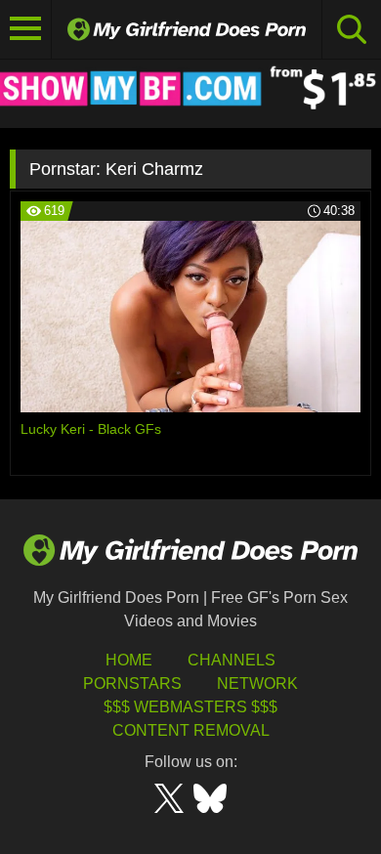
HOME (129, 660)
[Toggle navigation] (26, 29)
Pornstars (132, 683)
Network (257, 683)
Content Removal (191, 730)
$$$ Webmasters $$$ (190, 707)
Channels (231, 660)
